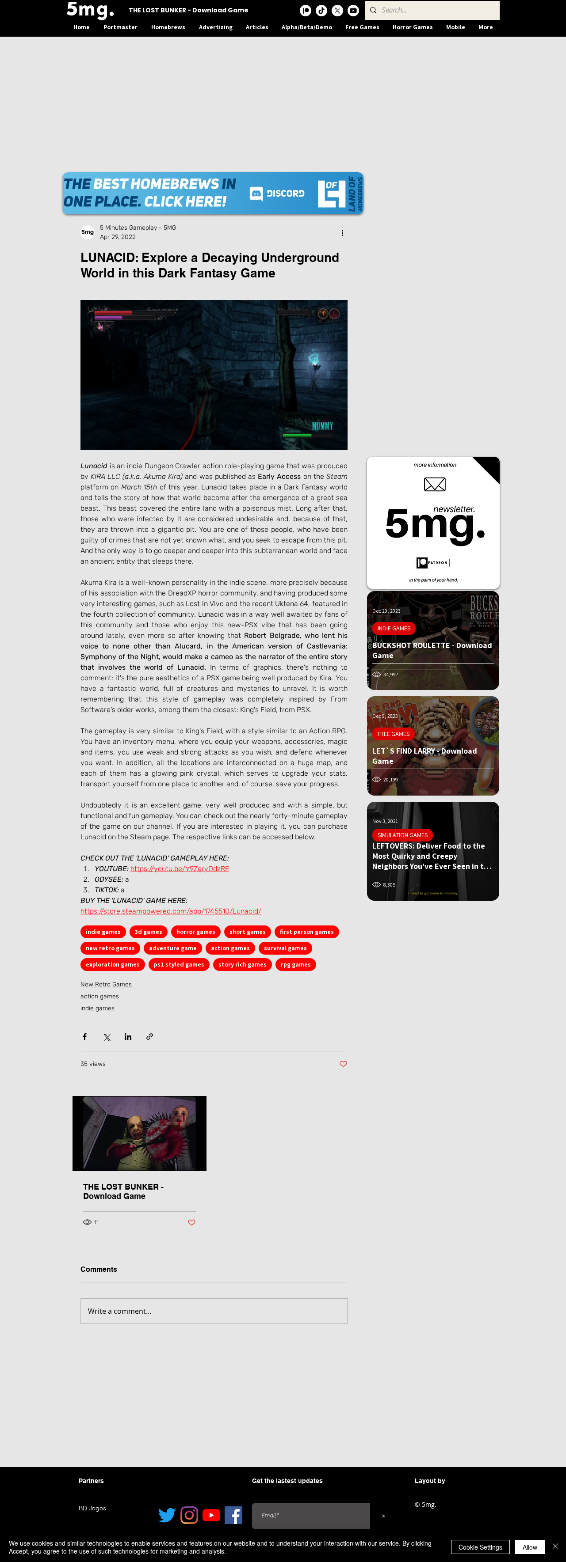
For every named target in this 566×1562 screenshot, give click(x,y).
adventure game (173, 948)
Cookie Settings (480, 1547)
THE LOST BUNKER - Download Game (123, 1191)
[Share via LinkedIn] (128, 1036)
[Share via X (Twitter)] (106, 1036)
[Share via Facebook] (84, 1036)
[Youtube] (353, 10)
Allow (530, 1547)
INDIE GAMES (394, 628)
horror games (195, 932)
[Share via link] (149, 1036)
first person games (307, 932)
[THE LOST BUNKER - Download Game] (140, 1133)
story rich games (242, 964)
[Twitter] (167, 1515)
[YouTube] (211, 1515)
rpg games (296, 964)
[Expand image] (214, 375)
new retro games (110, 948)
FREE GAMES (393, 734)
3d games (148, 932)
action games (230, 948)
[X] (337, 10)
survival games (285, 948)
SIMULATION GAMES (403, 835)
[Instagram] (189, 1515)
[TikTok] (321, 10)
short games (247, 932)
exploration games (113, 964)
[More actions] (342, 232)
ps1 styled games (179, 964)
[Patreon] (305, 10)
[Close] (555, 1547)
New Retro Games (106, 984)
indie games (103, 932)
